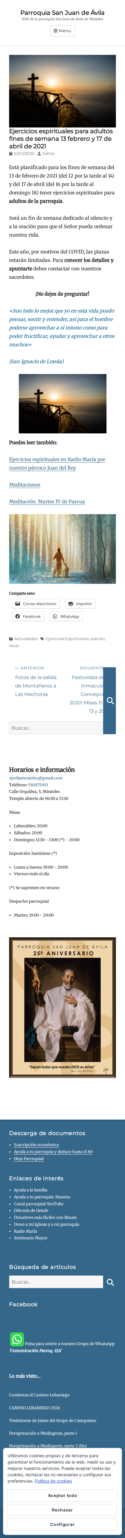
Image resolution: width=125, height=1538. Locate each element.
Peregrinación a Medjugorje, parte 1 (43, 1433)
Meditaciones (24, 485)
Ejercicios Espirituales (67, 638)
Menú (65, 30)
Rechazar (62, 1509)
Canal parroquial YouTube (38, 1203)
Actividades (25, 638)
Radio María (25, 1231)
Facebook (23, 1304)
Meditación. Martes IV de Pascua (47, 502)
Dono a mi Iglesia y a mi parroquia (46, 1224)
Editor (48, 153)
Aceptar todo (62, 1495)
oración (97, 638)
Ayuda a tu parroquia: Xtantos (42, 1197)
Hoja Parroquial (29, 1158)
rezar (14, 645)
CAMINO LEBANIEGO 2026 (34, 1408)
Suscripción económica (36, 1144)
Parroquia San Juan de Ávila (62, 12)
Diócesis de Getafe (31, 1210)
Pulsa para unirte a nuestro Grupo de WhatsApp (62, 1347)
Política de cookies (53, 1480)
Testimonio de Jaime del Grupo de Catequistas (52, 1420)
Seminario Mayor (31, 1238)
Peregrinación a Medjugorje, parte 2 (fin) (48, 1445)
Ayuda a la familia (30, 1190)
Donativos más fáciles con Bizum (45, 1217)
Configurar (62, 1524)
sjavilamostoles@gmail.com (35, 778)
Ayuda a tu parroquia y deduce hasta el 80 (53, 1151)
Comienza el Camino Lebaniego (39, 1395)
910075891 (38, 785)
